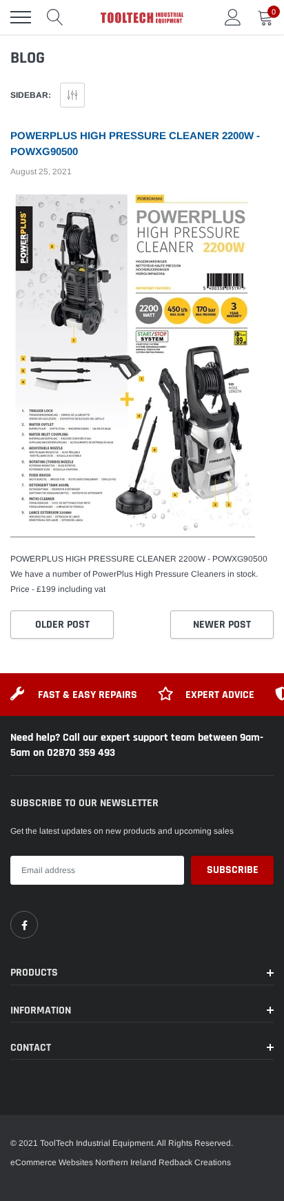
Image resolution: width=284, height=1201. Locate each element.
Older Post (62, 624)
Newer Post (222, 624)
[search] (55, 17)
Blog (27, 58)
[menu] (20, 17)
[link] (24, 924)
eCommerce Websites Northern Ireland (83, 1162)
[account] (233, 17)
